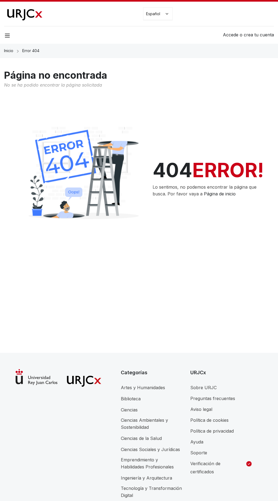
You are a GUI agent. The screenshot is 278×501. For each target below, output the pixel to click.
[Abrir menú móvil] (8, 36)
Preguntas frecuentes (212, 398)
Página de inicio (220, 193)
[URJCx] (24, 13)
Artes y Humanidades (143, 387)
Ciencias (129, 410)
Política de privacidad (212, 431)
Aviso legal (201, 409)
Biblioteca (131, 398)
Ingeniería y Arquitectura (146, 478)
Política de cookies (209, 420)
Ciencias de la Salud (141, 438)
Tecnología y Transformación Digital (151, 492)
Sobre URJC (203, 387)
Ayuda (196, 442)
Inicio (8, 50)
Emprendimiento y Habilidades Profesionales (147, 463)
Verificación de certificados (205, 467)
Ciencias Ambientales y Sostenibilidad (144, 423)
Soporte (198, 452)
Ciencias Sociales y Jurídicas (150, 449)
